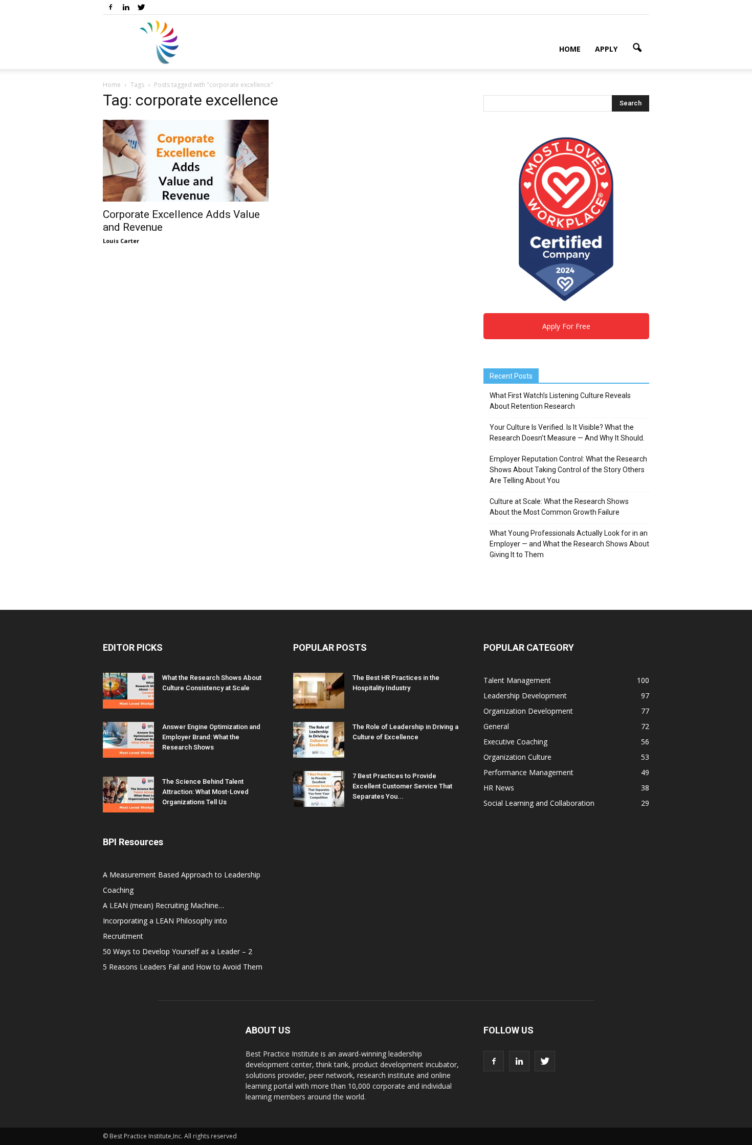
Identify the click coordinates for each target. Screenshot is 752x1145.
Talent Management (517, 680)
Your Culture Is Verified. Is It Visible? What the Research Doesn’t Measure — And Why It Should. (567, 432)
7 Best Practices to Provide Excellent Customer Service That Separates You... (402, 786)
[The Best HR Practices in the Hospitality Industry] (318, 691)
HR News (498, 787)
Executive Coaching (515, 741)
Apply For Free (566, 326)
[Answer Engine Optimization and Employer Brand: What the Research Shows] (128, 740)
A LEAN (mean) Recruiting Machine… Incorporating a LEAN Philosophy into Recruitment (165, 920)
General (496, 726)
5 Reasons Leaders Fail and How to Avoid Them (182, 967)
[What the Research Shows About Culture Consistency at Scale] (128, 691)
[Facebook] (110, 7)
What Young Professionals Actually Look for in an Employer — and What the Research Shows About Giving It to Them (569, 544)
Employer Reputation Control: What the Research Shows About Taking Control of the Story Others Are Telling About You (568, 470)
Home (570, 49)
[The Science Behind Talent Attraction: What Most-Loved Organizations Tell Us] (128, 794)
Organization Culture (517, 757)
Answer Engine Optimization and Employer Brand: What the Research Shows (211, 737)
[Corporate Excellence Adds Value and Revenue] (186, 161)
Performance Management (528, 772)
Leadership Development (525, 695)
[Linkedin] (126, 7)
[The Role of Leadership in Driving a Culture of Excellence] (318, 740)
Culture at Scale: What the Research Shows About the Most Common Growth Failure (559, 506)
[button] (637, 48)
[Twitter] (141, 7)
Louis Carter (121, 241)
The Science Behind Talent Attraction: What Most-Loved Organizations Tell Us (205, 792)
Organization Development (528, 711)
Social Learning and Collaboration (538, 803)
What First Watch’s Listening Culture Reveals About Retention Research (560, 400)
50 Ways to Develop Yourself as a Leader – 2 (177, 951)
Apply (606, 49)
